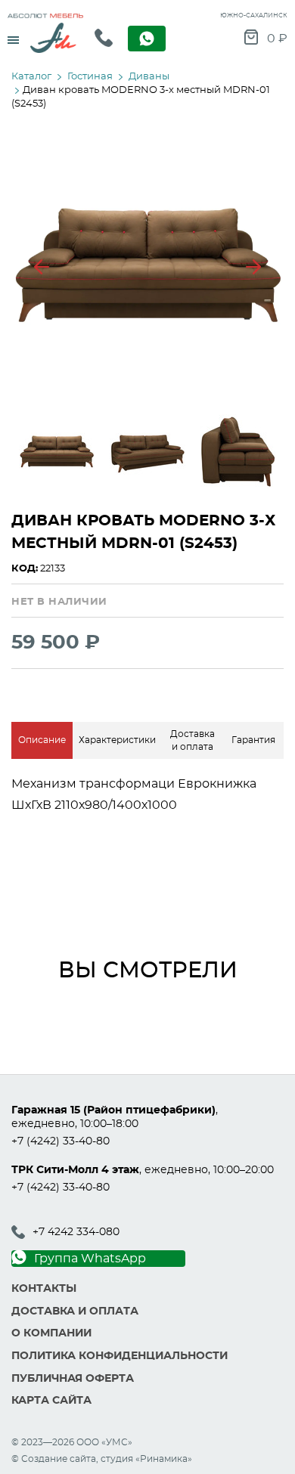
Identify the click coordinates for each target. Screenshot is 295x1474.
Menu (13, 35)
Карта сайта (51, 1400)
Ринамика (164, 1458)
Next (253, 267)
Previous (41, 267)
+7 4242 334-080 (76, 1232)
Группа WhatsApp (90, 1259)
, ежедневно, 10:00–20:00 (142, 1170)
